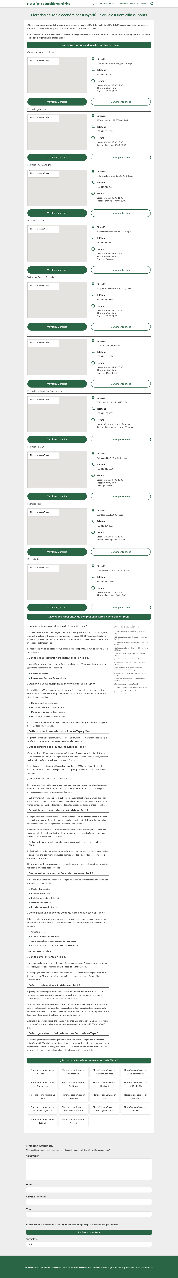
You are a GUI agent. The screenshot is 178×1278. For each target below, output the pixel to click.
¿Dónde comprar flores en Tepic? (126, 684)
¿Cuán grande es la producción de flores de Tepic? (129, 632)
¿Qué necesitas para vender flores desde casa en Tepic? (130, 674)
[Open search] (152, 3)
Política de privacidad (124, 1267)
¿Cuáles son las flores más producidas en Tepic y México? (131, 649)
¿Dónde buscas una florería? (104, 4)
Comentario (32, 1155)
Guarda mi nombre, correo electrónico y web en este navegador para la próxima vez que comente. (72, 1224)
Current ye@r (33, 1239)
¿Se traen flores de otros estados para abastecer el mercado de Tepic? (128, 669)
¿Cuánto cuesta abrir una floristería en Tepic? (130, 687)
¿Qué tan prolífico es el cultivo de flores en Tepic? (129, 654)
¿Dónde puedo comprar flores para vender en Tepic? (130, 638)
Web (28, 1209)
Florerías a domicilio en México (48, 4)
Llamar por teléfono (121, 101)
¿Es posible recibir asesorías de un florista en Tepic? (130, 663)
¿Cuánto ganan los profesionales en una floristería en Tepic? (128, 692)
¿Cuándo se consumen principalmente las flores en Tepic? (131, 643)
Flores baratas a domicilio (127, 4)
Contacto (144, 4)
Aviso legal (107, 1267)
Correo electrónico (36, 1196)
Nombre (30, 1184)
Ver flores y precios (57, 101)
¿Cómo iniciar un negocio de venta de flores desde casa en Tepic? (129, 680)
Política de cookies (144, 1267)
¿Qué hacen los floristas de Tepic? (126, 659)
